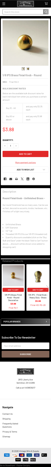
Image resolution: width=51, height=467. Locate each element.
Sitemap (6, 436)
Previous (3, 287)
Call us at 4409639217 (25, 387)
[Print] (16, 178)
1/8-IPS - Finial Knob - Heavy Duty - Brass (38, 296)
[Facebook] (5, 178)
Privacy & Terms (9, 431)
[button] (25, 170)
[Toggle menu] (3, 3)
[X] (22, 178)
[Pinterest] (33, 178)
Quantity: (8, 140)
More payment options (25, 162)
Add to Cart (13, 290)
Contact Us (7, 413)
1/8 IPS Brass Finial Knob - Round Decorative (13, 297)
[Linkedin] (27, 178)
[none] (25, 43)
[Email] (10, 178)
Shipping (6, 418)
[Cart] (47, 4)
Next (47, 287)
